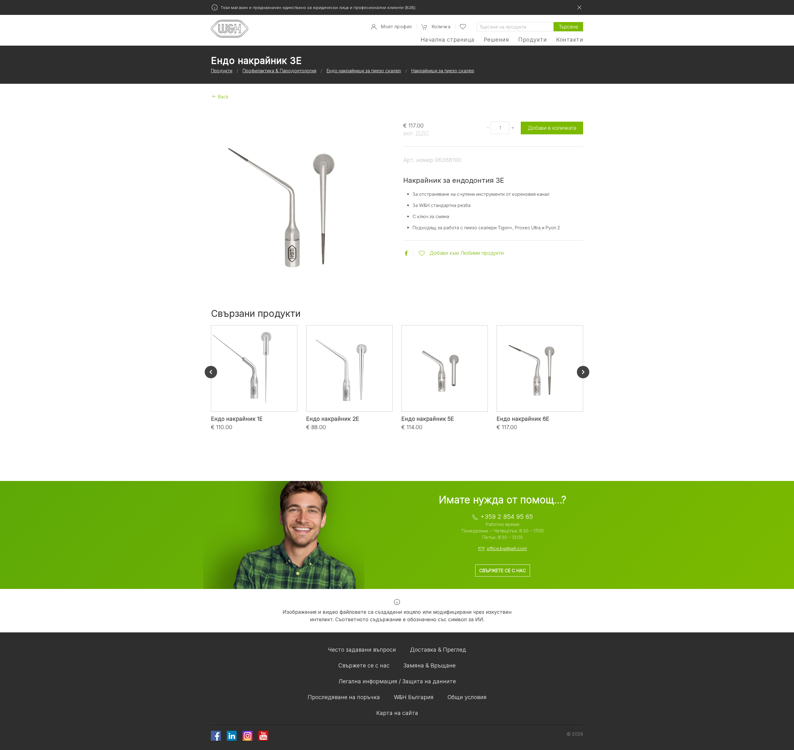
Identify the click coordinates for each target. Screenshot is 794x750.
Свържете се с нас (502, 570)
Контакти (569, 40)
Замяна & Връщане (430, 665)
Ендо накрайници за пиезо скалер (364, 71)
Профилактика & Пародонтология (279, 71)
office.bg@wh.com (507, 548)
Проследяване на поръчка (344, 697)
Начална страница (448, 40)
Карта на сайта (397, 713)
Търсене (568, 27)
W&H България (414, 697)
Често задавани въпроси (362, 649)
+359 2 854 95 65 (506, 516)
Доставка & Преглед (438, 649)
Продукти (532, 40)
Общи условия (467, 697)
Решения (496, 40)
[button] (435, 26)
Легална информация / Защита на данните (397, 681)
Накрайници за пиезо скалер (442, 71)
